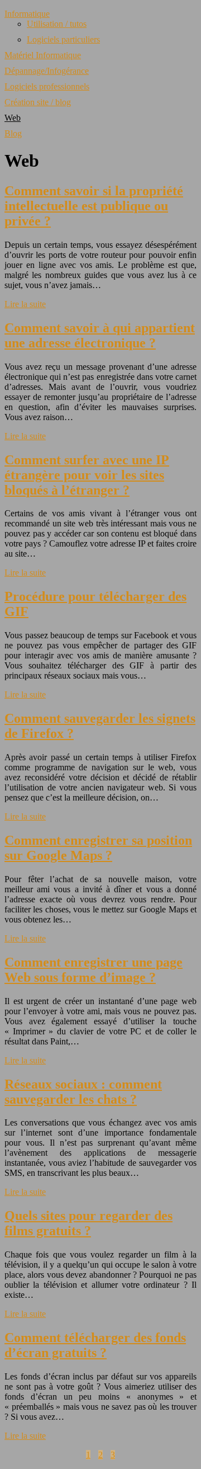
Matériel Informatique (42, 55)
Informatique (27, 13)
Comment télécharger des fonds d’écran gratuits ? (95, 1345)
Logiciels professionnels (46, 86)
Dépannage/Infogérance (46, 71)
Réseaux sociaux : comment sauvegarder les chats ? (83, 1092)
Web (12, 118)
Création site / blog (37, 102)
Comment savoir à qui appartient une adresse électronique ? (99, 335)
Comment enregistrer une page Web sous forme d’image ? (93, 970)
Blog (13, 133)
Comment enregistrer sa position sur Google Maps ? (98, 848)
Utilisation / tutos (57, 24)
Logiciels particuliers (63, 39)
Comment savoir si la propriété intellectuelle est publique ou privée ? (93, 205)
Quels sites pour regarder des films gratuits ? (88, 1223)
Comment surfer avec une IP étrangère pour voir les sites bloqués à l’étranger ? (86, 475)
